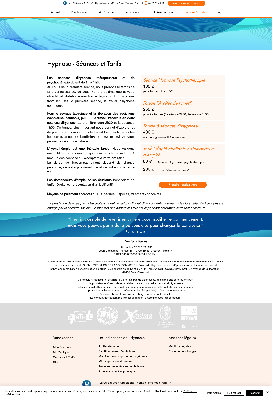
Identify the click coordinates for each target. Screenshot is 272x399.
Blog (56, 362)
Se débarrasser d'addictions (117, 351)
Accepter (255, 393)
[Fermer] (267, 392)
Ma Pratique (61, 352)
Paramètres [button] (214, 393)
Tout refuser (234, 393)
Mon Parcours (62, 347)
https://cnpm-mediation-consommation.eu (74, 268)
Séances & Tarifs (64, 357)
